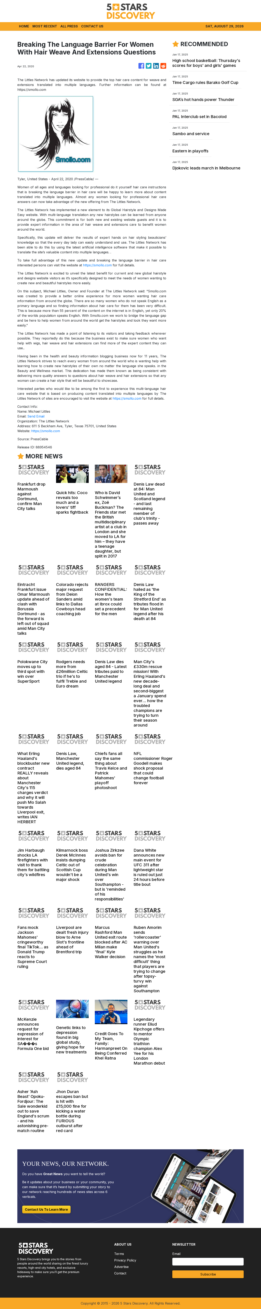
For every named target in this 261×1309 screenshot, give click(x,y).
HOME (24, 26)
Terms (119, 1254)
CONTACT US (92, 26)
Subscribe (208, 1274)
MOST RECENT (44, 26)
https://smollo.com (97, 265)
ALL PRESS (69, 26)
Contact (120, 1273)
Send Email (35, 416)
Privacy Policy (125, 1260)
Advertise (121, 1267)
